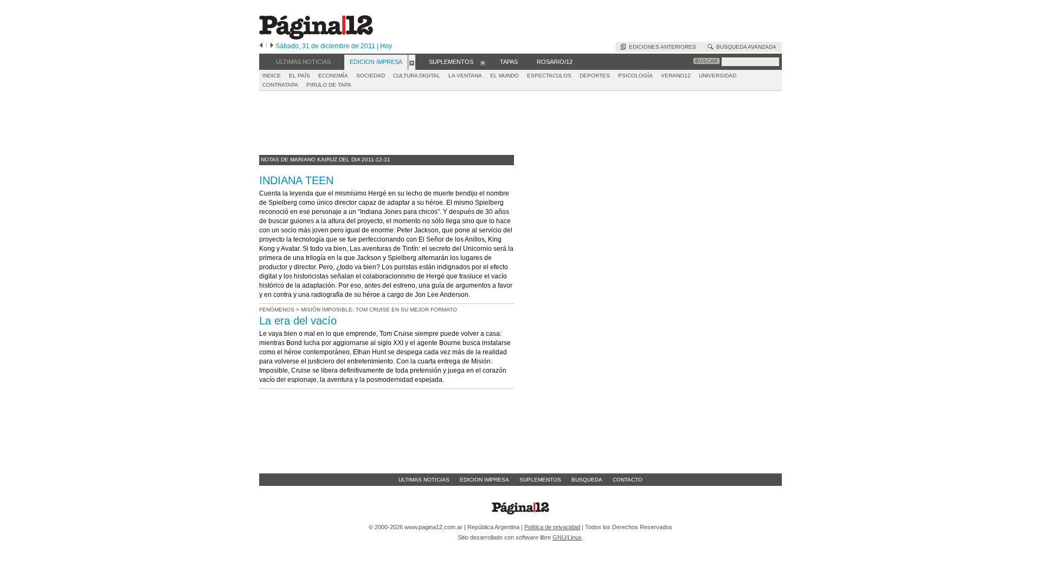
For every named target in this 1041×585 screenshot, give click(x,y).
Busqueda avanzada (744, 47)
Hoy (386, 46)
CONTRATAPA (280, 85)
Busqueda (586, 480)
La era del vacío (298, 321)
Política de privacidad (552, 527)
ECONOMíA (333, 76)
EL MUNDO (504, 76)
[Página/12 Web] (316, 37)
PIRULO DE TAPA (328, 85)
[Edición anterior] (261, 46)
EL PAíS (299, 76)
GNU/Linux (567, 537)
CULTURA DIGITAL (416, 76)
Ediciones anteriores (661, 47)
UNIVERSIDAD (717, 76)
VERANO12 (676, 76)
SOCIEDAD (370, 76)
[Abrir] (411, 62)
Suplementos (540, 480)
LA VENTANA (465, 76)
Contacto (627, 480)
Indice (271, 76)
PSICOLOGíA (635, 76)
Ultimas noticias (424, 480)
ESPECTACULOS (549, 76)
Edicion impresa (484, 480)
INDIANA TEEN (296, 180)
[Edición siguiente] (272, 46)
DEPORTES (595, 76)
